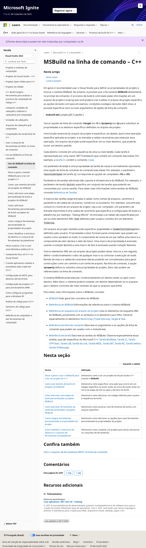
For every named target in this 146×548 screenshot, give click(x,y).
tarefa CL (61, 159)
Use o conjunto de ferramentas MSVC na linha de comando (76, 452)
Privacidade (102, 542)
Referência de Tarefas (65, 192)
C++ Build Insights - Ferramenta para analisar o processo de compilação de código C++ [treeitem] (19, 97)
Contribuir (88, 542)
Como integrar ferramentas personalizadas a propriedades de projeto (61, 421)
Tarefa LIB (65, 343)
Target (114, 318)
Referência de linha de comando (66, 325)
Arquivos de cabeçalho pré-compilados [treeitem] (19, 127)
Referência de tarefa (60, 335)
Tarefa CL (122, 339)
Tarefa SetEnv (133, 343)
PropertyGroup (102, 318)
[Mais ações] (139, 52)
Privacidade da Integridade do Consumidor (23, 546)
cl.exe (91, 159)
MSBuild (53, 298)
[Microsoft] (5, 25)
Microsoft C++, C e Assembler (67, 52)
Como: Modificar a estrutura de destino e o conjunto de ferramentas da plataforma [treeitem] (21, 237)
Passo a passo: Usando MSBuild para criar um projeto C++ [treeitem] (19, 176)
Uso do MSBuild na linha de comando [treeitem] (21, 165)
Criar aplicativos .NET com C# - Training (63, 502)
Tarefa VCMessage (59, 347)
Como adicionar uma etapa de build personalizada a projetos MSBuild (59, 398)
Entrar (140, 24)
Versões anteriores (61, 542)
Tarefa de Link (79, 343)
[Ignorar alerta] (140, 5)
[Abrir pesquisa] (132, 25)
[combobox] (19, 55)
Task (123, 318)
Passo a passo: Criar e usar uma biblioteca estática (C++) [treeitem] (19, 247)
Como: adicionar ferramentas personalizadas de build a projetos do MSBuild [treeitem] (21, 210)
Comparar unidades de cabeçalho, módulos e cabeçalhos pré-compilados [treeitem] (19, 111)
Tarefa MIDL (95, 343)
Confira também (53, 81)
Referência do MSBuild (61, 304)
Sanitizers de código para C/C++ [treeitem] (18, 308)
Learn (46, 52)
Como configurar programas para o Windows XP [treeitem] (19, 294)
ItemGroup (86, 318)
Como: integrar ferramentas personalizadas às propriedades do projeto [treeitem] (21, 225)
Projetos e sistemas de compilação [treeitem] (16, 69)
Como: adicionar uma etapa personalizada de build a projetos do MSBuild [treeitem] (21, 197)
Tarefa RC (120, 343)
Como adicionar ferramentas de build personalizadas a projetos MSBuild (60, 409)
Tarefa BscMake (107, 339)
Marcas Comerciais (76, 546)
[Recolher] (35, 50)
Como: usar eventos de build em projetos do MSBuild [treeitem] (21, 186)
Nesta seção (51, 77)
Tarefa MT (108, 343)
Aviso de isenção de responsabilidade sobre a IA (25, 542)
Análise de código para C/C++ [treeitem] (20, 301)
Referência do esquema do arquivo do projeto (74, 310)
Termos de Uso (56, 546)
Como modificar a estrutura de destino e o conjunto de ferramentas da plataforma (59, 432)
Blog (75, 542)
